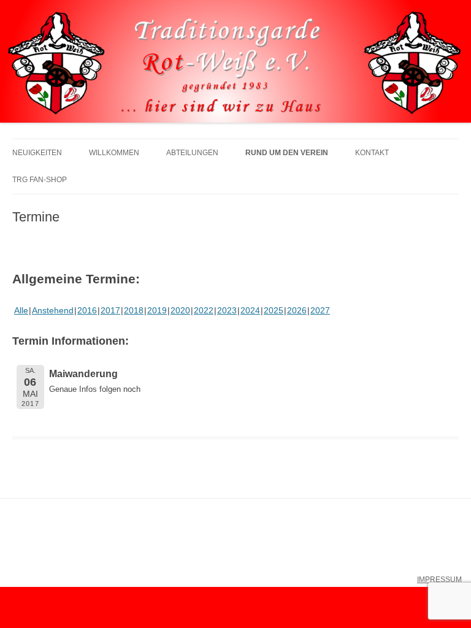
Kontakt (372, 152)
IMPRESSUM (439, 579)
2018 (134, 310)
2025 (273, 310)
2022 (203, 310)
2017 (110, 310)
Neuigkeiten (37, 152)
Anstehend (53, 310)
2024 (250, 310)
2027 (320, 310)
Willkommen (114, 152)
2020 (180, 310)
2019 (157, 310)
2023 (227, 310)
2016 (87, 310)
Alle (21, 310)
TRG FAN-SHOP (39, 179)
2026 (297, 310)
